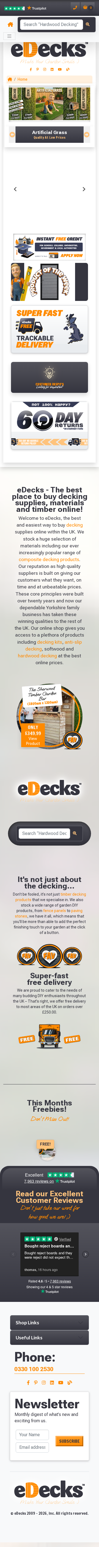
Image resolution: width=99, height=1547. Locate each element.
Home (23, 79)
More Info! (21, 185)
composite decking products (49, 559)
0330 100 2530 (33, 1369)
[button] (49, 134)
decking (74, 525)
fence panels (54, 911)
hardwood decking (37, 655)
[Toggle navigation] (9, 36)
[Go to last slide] (15, 189)
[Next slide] (83, 189)
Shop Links (27, 1322)
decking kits (49, 642)
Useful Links (29, 1337)
